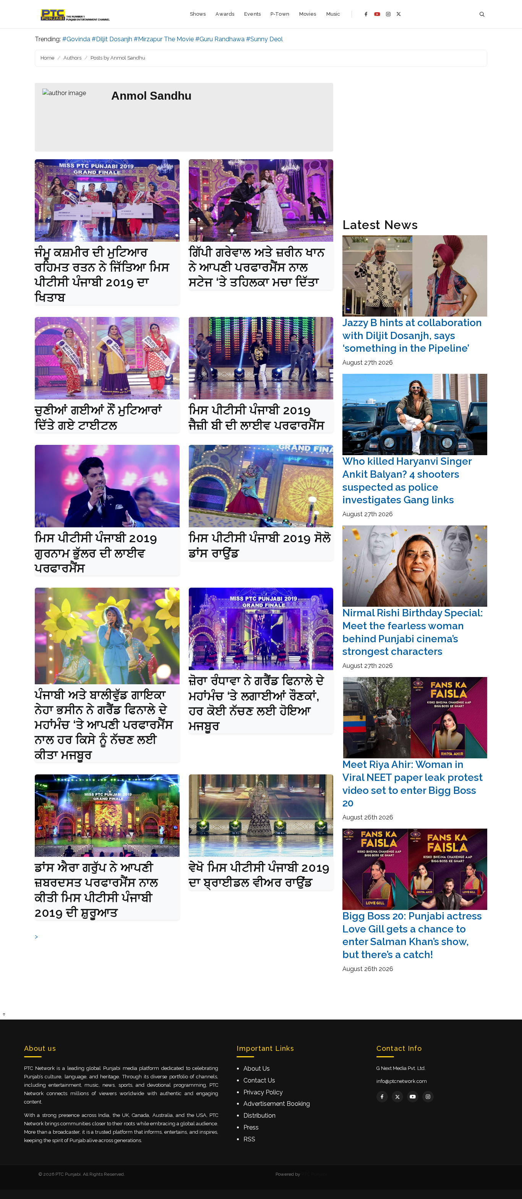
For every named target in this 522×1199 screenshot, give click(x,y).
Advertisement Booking (276, 1103)
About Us (256, 1068)
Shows (198, 14)
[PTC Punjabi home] (76, 14)
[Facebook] (366, 14)
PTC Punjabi (314, 1174)
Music (333, 14)
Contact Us (259, 1080)
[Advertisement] (414, 145)
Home (47, 58)
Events (252, 14)
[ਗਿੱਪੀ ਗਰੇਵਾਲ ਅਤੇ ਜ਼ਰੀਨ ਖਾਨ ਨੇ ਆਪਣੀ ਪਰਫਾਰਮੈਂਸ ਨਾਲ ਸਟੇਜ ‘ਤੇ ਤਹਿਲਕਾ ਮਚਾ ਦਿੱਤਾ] (261, 200)
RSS (249, 1139)
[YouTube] (377, 14)
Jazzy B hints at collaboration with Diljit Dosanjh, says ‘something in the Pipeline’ (412, 335)
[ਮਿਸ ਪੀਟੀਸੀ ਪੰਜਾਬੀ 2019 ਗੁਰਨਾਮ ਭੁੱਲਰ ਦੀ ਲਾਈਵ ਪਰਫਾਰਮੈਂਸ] (107, 486)
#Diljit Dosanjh (112, 39)
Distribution (259, 1115)
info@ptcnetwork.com (401, 1081)
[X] (398, 13)
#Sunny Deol (264, 39)
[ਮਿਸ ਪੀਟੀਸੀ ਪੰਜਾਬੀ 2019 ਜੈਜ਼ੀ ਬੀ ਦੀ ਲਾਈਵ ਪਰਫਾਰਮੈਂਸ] (261, 358)
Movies (307, 14)
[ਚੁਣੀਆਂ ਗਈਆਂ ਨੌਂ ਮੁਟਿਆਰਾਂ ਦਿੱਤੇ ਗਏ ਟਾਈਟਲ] (107, 358)
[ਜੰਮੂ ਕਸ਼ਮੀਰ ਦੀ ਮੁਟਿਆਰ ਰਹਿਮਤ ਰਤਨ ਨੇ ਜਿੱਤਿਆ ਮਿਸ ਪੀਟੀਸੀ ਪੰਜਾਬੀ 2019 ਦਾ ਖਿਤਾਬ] (107, 200)
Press (251, 1127)
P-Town (280, 14)
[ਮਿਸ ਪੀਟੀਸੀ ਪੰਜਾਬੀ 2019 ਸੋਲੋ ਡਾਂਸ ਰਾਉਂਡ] (261, 486)
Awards (225, 14)
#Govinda (76, 39)
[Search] (482, 14)
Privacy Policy (263, 1092)
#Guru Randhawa (220, 39)
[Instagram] (388, 14)
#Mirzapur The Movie (164, 39)
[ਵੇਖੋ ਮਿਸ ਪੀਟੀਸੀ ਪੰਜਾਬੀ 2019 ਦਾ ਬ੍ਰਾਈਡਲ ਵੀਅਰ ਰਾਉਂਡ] (261, 815)
